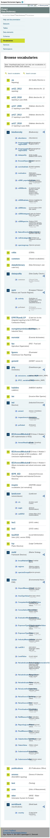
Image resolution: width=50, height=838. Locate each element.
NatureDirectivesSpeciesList (23, 232)
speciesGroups (23, 572)
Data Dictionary (20, 15)
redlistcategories (23, 238)
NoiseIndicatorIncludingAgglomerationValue (23, 663)
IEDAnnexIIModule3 (20, 452)
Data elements (8, 32)
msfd (14, 552)
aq (13, 80)
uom (14, 789)
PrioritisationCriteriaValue (23, 709)
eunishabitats (23, 167)
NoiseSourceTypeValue (23, 697)
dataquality (22, 155)
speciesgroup (23, 245)
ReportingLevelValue (23, 725)
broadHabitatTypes (23, 561)
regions (21, 566)
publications (17, 768)
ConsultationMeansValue (23, 610)
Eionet (12, 15)
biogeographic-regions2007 (23, 143)
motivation (22, 173)
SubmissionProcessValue (23, 751)
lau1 (13, 522)
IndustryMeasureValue (23, 639)
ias (13, 396)
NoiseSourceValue (23, 703)
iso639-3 (21, 647)
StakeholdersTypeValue (23, 739)
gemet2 (15, 361)
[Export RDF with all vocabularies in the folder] (44, 132)
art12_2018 (17, 97)
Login (31, 5)
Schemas (6, 36)
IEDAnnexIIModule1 (20, 434)
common (16, 259)
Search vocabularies (14, 73)
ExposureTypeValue (23, 633)
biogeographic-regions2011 (23, 149)
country (21, 813)
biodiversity (17, 132)
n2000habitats (23, 200)
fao (13, 344)
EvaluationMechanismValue (23, 618)
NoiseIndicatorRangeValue (23, 675)
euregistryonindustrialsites (20, 329)
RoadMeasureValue (23, 731)
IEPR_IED (16, 474)
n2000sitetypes (23, 214)
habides (15, 388)
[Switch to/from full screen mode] (35, 5)
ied (13, 403)
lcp (13, 544)
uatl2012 (21, 514)
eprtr (14, 290)
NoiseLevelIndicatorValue (23, 689)
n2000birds (22, 188)
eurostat (15, 337)
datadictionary (18, 265)
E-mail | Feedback (9, 830)
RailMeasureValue (23, 717)
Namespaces (7, 49)
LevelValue (22, 656)
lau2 (13, 529)
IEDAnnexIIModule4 (20, 463)
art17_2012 (17, 115)
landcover (16, 494)
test (13, 783)
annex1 (21, 411)
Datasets (6, 24)
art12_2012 (17, 89)
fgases (15, 352)
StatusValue (22, 745)
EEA (13, 2)
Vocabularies (8, 41)
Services (6, 45)
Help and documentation (11, 20)
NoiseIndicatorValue (23, 682)
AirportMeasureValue (23, 588)
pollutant (21, 425)
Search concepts (31, 73)
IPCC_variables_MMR (23, 380)
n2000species (23, 221)
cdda (14, 252)
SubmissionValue (23, 759)
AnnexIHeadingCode (23, 443)
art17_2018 (17, 123)
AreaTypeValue (23, 596)
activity (21, 299)
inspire (15, 485)
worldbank (16, 804)
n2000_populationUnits (23, 180)
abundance (22, 138)
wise (14, 796)
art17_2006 (17, 106)
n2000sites (22, 208)
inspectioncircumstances (23, 417)
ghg (13, 367)
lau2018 (15, 535)
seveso (15, 774)
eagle (20, 508)
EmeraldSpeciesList (23, 161)
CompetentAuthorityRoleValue (23, 602)
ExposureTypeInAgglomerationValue (23, 625)
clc (19, 502)
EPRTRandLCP (19, 318)
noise (14, 580)
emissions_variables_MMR (23, 376)
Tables (5, 28)
